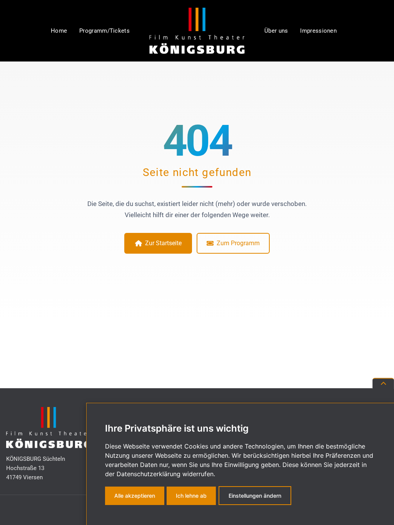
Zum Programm (238, 243)
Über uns (276, 30)
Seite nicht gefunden (197, 172)
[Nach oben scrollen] (383, 383)
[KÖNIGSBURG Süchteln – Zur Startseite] (197, 31)
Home (59, 30)
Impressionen (318, 30)
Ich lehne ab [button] (191, 495)
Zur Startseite (163, 243)
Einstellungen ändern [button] (255, 495)
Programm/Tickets (104, 30)
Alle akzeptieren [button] (134, 495)
